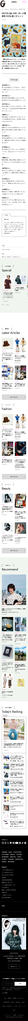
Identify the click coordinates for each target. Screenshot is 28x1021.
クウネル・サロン (17, 1006)
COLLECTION (17, 852)
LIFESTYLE (13, 857)
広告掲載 (14, 1015)
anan (5, 998)
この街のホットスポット (7, 895)
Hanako (12, 1002)
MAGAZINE (11, 862)
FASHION (4, 852)
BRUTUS (9, 998)
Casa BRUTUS (6, 1002)
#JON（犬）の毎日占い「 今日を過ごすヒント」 (12, 257)
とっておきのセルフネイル (7, 872)
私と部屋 (4, 877)
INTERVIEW (5, 857)
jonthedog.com (7, 233)
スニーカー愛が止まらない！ (8, 870)
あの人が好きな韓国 (6, 897)
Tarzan (23, 1002)
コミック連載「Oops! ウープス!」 (9, 885)
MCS (14, 1010)
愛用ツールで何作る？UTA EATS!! (9, 890)
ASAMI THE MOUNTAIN (7, 880)
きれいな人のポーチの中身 (7, 875)
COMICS (4, 859)
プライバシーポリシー (17, 987)
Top (2, 9)
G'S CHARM (5, 854)
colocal (4, 1006)
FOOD (19, 857)
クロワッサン (21, 998)
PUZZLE (4, 862)
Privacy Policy (20, 1015)
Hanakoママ (9, 1006)
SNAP (10, 852)
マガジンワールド (8, 1015)
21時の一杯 (4, 892)
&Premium (18, 1002)
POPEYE (14, 998)
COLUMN (11, 859)
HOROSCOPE (19, 859)
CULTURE (19, 854)
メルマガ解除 (4, 992)
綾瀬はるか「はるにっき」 (7, 882)
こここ (24, 1006)
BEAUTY (12, 854)
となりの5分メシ (5, 887)
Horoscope (7, 9)
